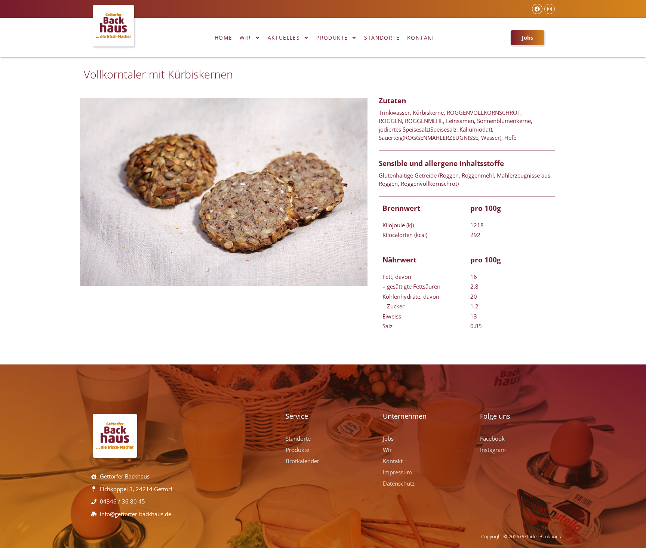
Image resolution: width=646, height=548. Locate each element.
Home (224, 37)
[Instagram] (549, 9)
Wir (245, 37)
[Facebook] (537, 9)
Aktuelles (284, 37)
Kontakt (421, 37)
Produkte (332, 37)
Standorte (382, 37)
